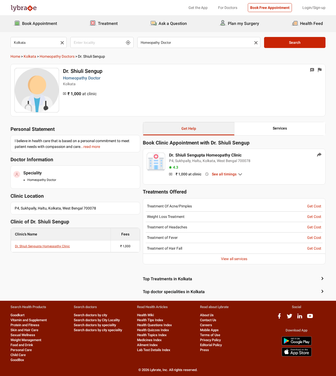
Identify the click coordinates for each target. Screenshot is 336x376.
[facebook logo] (279, 318)
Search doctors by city (90, 315)
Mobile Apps (209, 330)
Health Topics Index (152, 335)
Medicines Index (149, 340)
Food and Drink (21, 345)
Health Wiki (145, 315)
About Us (207, 315)
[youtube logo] (310, 318)
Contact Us (208, 320)
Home (15, 56)
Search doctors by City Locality (97, 320)
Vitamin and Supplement (28, 320)
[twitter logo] (289, 318)
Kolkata (30, 56)
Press (204, 350)
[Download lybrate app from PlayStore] (296, 344)
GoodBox (17, 360)
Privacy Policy (210, 340)
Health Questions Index (154, 325)
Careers (206, 325)
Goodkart (17, 315)
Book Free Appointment (270, 8)
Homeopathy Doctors (57, 56)
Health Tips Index (150, 320)
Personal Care (21, 350)
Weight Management (25, 340)
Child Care (18, 355)
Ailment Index (147, 345)
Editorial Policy (211, 345)
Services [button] (280, 128)
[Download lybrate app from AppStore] (296, 355)
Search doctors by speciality (95, 325)
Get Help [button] (188, 128)
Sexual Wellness (22, 335)
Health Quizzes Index (153, 330)
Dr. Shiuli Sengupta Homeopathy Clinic (42, 246)
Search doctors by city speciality (98, 330)
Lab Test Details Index (153, 350)
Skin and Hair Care (24, 330)
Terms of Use (210, 335)
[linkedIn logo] (300, 318)
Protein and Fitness (24, 325)
